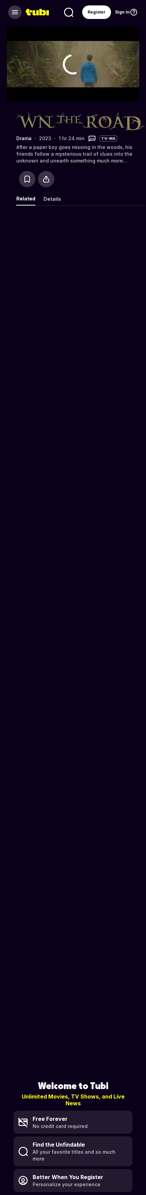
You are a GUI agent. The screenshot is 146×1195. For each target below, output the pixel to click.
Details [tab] (52, 199)
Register (97, 12)
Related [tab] (25, 198)
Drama (24, 138)
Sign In (122, 12)
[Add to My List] (27, 179)
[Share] (46, 179)
